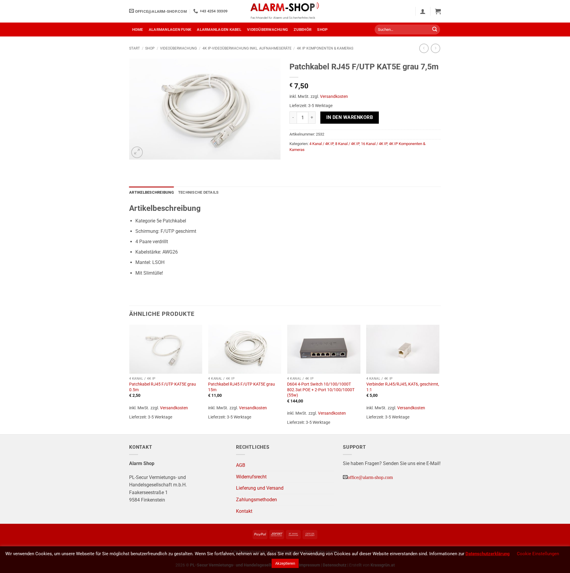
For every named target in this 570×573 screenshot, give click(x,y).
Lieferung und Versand (260, 488)
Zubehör (302, 29)
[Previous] (129, 379)
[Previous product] (435, 48)
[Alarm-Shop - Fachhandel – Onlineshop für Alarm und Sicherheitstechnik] (285, 11)
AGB (240, 465)
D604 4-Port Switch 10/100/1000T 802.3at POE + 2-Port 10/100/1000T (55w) (320, 390)
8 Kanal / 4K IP (347, 143)
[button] (423, 11)
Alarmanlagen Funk (170, 29)
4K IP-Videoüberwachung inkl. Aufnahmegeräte (247, 48)
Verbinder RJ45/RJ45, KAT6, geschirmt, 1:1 (402, 387)
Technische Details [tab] (198, 192)
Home (137, 29)
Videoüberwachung (267, 29)
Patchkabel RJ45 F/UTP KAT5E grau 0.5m (162, 387)
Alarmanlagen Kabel (219, 29)
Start (134, 48)
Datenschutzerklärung (488, 553)
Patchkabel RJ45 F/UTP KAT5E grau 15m (241, 387)
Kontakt (244, 511)
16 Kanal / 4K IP (374, 143)
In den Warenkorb (349, 117)
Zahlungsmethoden (256, 499)
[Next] (439, 379)
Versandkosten (334, 96)
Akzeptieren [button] (285, 563)
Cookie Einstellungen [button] (538, 553)
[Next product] (423, 48)
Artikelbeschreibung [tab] (151, 192)
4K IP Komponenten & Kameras (325, 48)
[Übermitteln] (435, 30)
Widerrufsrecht (251, 477)
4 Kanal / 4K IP (321, 143)
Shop (322, 29)
